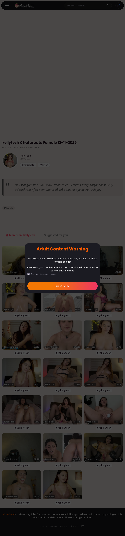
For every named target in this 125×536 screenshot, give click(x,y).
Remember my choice (43, 274)
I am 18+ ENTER (62, 286)
